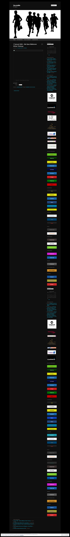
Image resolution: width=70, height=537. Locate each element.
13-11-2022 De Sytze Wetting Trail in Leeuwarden (21, 522)
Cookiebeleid (21, 535)
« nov (49, 54)
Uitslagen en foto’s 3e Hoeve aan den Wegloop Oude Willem (51, 89)
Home (14, 39)
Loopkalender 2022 (35, 39)
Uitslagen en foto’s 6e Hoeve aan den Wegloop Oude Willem (52, 77)
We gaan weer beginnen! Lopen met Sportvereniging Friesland (51, 66)
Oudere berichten (16, 90)
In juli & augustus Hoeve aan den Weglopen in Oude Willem (51, 69)
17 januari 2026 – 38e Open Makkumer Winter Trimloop (22, 520)
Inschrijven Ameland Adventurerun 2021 (19, 528)
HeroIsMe (16, 5)
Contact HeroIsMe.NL (27, 39)
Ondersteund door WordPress (35, 533)
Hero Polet (48, 81)
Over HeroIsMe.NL (20, 39)
